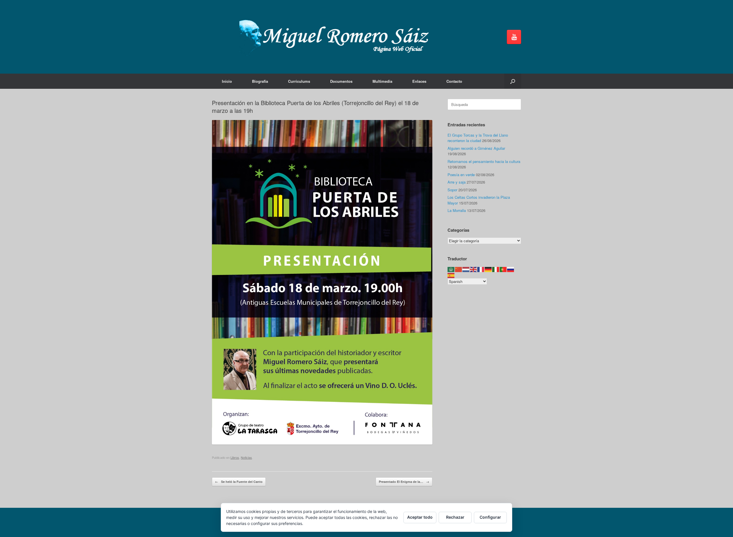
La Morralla (457, 210)
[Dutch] (466, 269)
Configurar (490, 517)
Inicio (227, 81)
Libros (234, 457)
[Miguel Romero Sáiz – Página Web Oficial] (337, 37)
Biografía (260, 81)
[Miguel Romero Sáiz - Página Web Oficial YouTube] (514, 37)
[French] (481, 269)
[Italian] (496, 269)
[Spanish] (451, 275)
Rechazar (455, 517)
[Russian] (511, 269)
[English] (473, 269)
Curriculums (299, 81)
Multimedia (382, 81)
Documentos (341, 81)
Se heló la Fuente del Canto (239, 481)
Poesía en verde (461, 174)
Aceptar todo (420, 517)
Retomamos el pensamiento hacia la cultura (484, 161)
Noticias (246, 457)
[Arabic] (451, 269)
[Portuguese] (503, 269)
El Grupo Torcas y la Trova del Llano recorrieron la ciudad (478, 137)
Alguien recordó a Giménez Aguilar (476, 148)
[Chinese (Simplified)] (458, 269)
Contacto (454, 81)
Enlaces (419, 81)
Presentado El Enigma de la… (404, 481)
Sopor (452, 189)
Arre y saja (457, 182)
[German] (488, 269)
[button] (512, 81)
